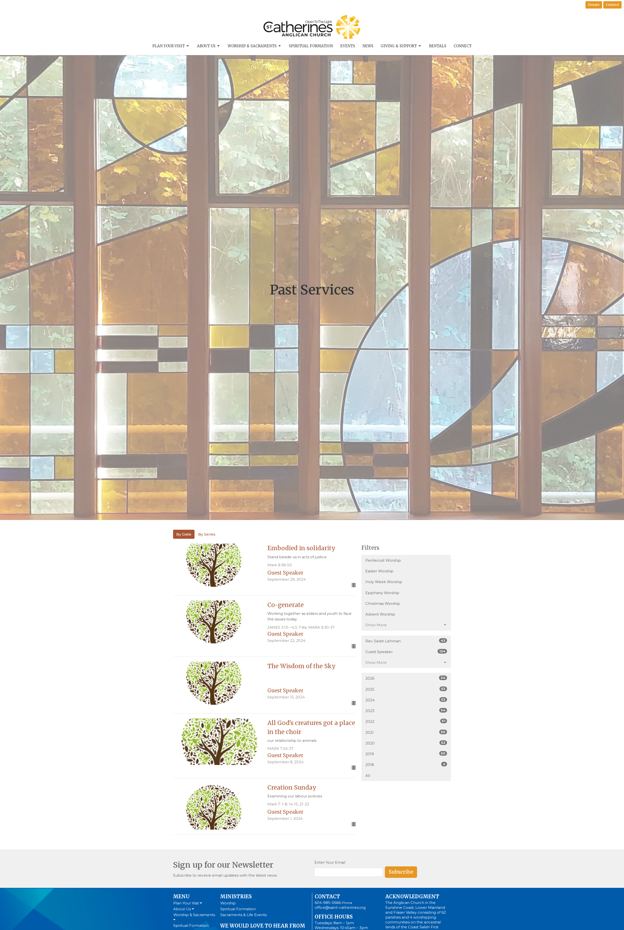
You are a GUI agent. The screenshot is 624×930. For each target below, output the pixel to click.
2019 (405, 753)
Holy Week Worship (383, 581)
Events (347, 46)
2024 (405, 699)
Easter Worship (379, 571)
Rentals (437, 46)
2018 (405, 764)
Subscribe (401, 872)
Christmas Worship (382, 603)
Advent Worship (380, 614)
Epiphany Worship (382, 592)
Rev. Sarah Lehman (405, 640)
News (367, 46)
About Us (206, 46)
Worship (228, 903)
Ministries (236, 896)
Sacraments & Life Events (243, 914)
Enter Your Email (329, 862)
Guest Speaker (405, 651)
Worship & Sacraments (252, 46)
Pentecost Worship (383, 560)
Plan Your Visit (168, 46)
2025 (405, 689)
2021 (405, 732)
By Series (206, 534)
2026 (405, 678)
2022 (405, 721)
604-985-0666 (328, 902)
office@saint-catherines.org (340, 907)
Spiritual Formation (311, 46)
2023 (405, 710)
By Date (183, 534)
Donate (594, 5)
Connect (612, 5)
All (367, 775)
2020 (405, 743)
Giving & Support (399, 46)
